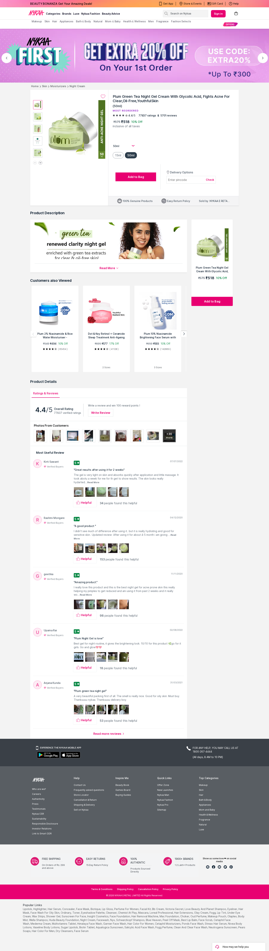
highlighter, (40, 909)
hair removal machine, (145, 916)
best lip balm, (189, 920)
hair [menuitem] (54, 21)
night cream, (88, 920)
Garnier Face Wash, (115, 923)
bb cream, (158, 909)
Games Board (122, 790)
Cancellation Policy (148, 889)
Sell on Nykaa (81, 809)
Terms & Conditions (102, 889)
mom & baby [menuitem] (113, 21)
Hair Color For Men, (43, 931)
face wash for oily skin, (45, 912)
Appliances (205, 804)
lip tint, (222, 912)
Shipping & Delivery (84, 804)
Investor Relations (42, 828)
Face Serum (81, 931)
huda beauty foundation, (64, 920)
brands (66, 13)
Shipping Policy (125, 889)
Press (35, 804)
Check (210, 179)
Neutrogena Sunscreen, (223, 927)
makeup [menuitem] (37, 21)
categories (53, 13)
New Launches (165, 790)
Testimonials (39, 808)
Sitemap (161, 809)
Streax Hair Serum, (216, 923)
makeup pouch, (217, 916)
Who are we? (39, 789)
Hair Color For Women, (140, 923)
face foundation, (120, 916)
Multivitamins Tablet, (64, 923)
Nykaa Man (163, 795)
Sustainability (39, 818)
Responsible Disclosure (45, 823)
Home (35, 86)
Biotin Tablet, (87, 927)
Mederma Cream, (41, 923)
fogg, (213, 912)
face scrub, (206, 920)
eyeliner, (232, 909)
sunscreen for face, (74, 916)
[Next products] (184, 334)
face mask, (83, 909)
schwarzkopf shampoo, (130, 920)
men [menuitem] (151, 21)
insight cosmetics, (98, 916)
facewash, (103, 920)
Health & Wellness (208, 814)
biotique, (96, 909)
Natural (203, 824)
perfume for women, (126, 909)
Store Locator (81, 795)
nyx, (112, 920)
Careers (36, 794)
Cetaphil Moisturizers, (168, 923)
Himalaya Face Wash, (89, 923)
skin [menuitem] (47, 21)
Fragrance (204, 819)
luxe (76, 13)
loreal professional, (161, 912)
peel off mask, (171, 920)
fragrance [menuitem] (162, 21)
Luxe (201, 829)
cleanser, (111, 912)
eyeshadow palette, (93, 912)
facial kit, (145, 909)
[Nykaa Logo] (36, 12)
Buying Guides (123, 795)
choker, (185, 916)
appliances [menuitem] (66, 21)
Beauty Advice (111, 13)
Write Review (100, 413)
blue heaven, (154, 920)
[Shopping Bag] (236, 13)
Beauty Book (122, 785)
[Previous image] (35, 163)
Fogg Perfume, (164, 927)
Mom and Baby (207, 809)
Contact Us (80, 785)
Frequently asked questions (89, 790)
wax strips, (38, 916)
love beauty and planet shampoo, (206, 909)
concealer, (68, 909)
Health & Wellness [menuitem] (134, 21)
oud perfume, (198, 916)
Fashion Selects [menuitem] (181, 21)
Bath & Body (205, 799)
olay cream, (201, 912)
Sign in (218, 13)
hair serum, (54, 909)
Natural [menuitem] (98, 21)
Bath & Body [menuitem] (83, 21)
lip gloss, (107, 909)
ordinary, (66, 912)
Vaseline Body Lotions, (46, 927)
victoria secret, (174, 909)
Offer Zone (163, 785)
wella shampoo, (38, 920)
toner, (76, 912)
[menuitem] (230, 24)
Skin (44, 86)
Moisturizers (58, 86)
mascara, (143, 912)
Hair (201, 795)
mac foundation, (170, 916)
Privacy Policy (170, 889)
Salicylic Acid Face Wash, (139, 927)
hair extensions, (183, 912)
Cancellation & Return (85, 799)
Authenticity (38, 799)
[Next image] (40, 163)
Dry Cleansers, (64, 931)
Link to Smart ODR (42, 833)
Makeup (203, 785)
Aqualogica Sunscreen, (110, 927)
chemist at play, (127, 912)
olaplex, (232, 916)
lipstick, (28, 909)
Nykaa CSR (38, 813)
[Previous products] (33, 334)
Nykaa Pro (162, 804)
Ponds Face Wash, (193, 923)
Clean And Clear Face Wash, (191, 927)
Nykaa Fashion (90, 13)
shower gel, (53, 916)
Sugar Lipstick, (70, 927)
